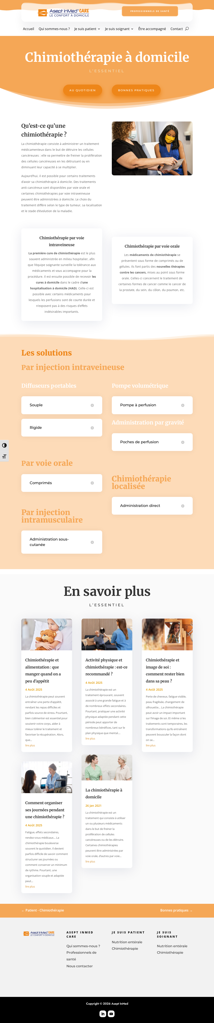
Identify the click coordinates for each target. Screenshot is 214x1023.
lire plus (30, 745)
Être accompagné (152, 29)
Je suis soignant (117, 29)
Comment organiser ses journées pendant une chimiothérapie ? (44, 809)
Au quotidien (82, 90)
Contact (177, 29)
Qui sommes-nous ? (54, 29)
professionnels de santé (149, 11)
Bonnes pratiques (136, 90)
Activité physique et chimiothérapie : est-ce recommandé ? (106, 667)
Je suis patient (85, 29)
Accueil (28, 29)
